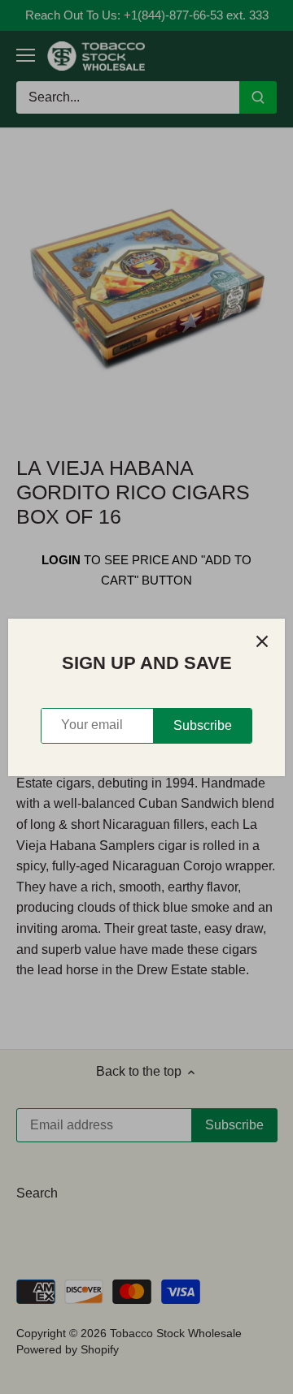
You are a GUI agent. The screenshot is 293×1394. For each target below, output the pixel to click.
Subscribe (202, 725)
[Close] (262, 641)
